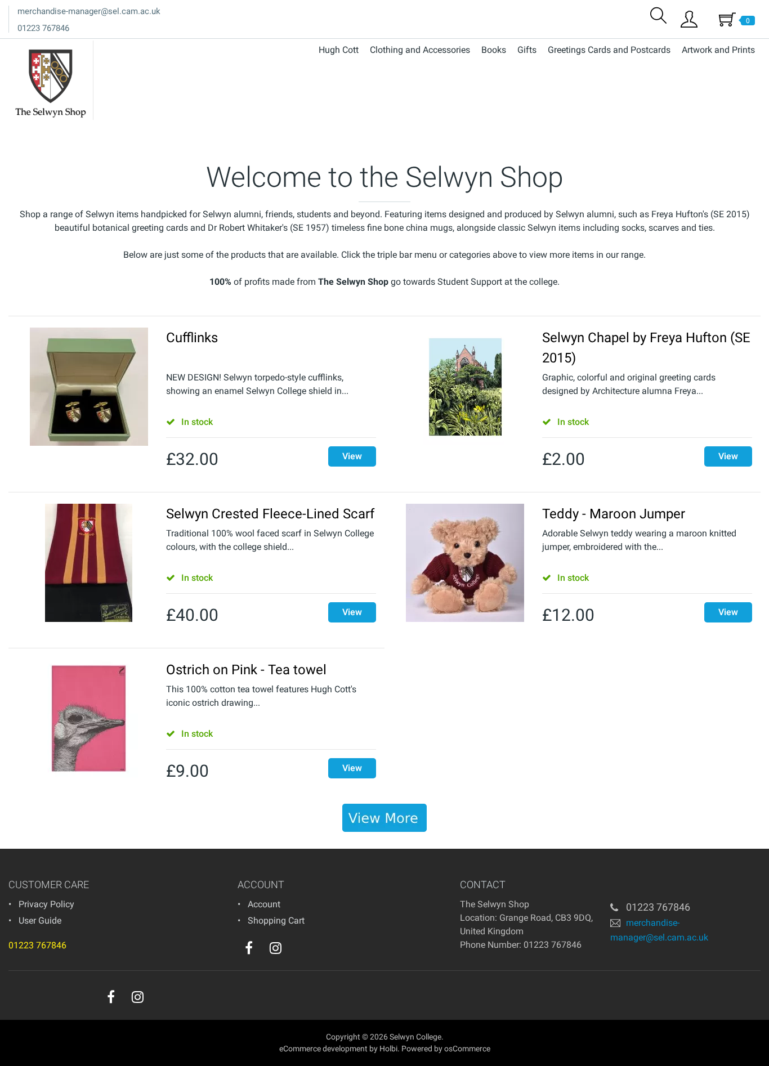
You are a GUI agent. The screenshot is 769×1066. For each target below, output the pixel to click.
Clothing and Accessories (420, 49)
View (352, 456)
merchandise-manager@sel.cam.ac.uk (88, 11)
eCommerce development (323, 1048)
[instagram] (275, 948)
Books (493, 49)
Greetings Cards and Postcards (609, 49)
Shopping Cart (276, 920)
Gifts (526, 49)
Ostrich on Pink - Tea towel (246, 670)
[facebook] (248, 948)
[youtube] (298, 950)
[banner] (384, 818)
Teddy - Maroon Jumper (613, 514)
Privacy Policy (46, 904)
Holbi (388, 1048)
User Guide (40, 920)
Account (264, 904)
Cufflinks (192, 338)
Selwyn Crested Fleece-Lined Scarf (270, 514)
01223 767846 (43, 28)
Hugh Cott (339, 49)
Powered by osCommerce (445, 1048)
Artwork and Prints (718, 49)
